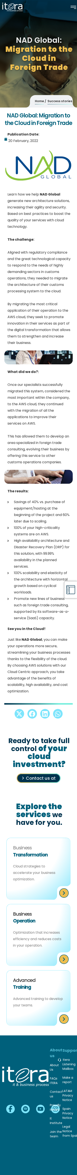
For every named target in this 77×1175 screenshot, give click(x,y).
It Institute (56, 1120)
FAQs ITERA (54, 1080)
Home (39, 101)
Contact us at (41, 778)
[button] (19, 714)
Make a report (67, 1079)
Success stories (59, 101)
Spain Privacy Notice (67, 1113)
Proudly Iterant (55, 1107)
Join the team (56, 1134)
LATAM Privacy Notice (67, 1095)
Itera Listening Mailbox (69, 1064)
